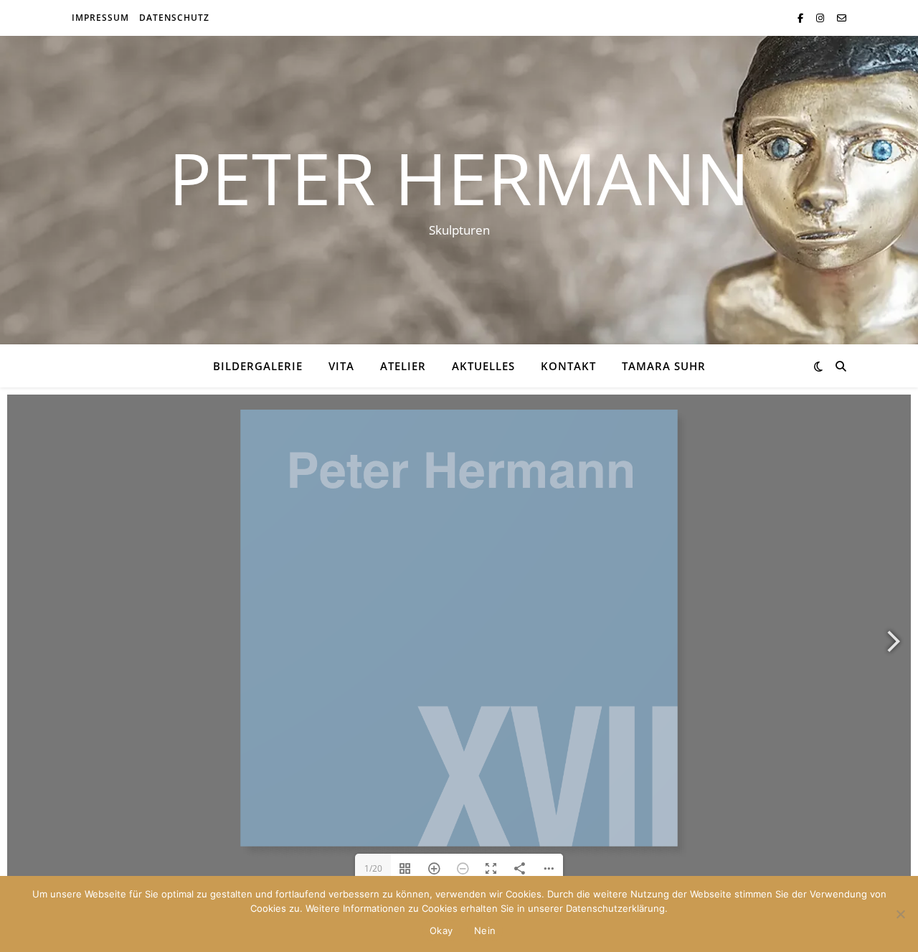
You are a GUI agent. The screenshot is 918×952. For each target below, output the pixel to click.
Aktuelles (483, 366)
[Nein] (900, 914)
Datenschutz (174, 17)
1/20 (373, 868)
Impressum (100, 17)
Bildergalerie (258, 366)
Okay (441, 930)
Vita (341, 366)
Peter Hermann (459, 177)
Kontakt (568, 366)
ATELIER (403, 366)
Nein (485, 930)
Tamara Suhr (664, 366)
